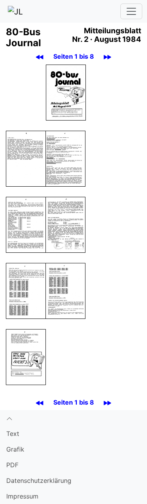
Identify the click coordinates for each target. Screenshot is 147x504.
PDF (12, 465)
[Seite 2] (25, 158)
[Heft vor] (108, 56)
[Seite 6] (25, 290)
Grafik (15, 449)
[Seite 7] (65, 290)
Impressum (22, 496)
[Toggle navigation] (131, 11)
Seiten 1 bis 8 (73, 56)
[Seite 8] (25, 356)
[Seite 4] (25, 224)
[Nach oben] (73, 418)
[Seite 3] (65, 158)
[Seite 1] (65, 92)
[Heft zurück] (40, 56)
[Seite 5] (65, 224)
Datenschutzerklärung (38, 480)
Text (12, 433)
